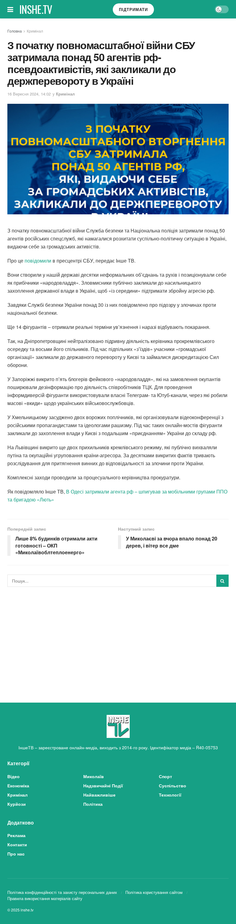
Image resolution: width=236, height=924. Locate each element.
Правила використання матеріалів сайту (44, 898)
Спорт (165, 776)
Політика (93, 804)
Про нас (16, 854)
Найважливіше (99, 795)
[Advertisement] (118, 637)
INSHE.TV (35, 9)
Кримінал (35, 30)
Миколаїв (93, 776)
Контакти (17, 844)
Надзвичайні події (103, 785)
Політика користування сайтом (154, 892)
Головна (14, 30)
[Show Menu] (10, 9)
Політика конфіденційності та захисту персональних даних (62, 892)
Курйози (16, 804)
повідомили (38, 260)
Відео (13, 776)
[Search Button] (222, 581)
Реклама (16, 835)
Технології (170, 795)
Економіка (18, 785)
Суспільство (172, 785)
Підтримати (133, 9)
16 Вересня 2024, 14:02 (29, 94)
